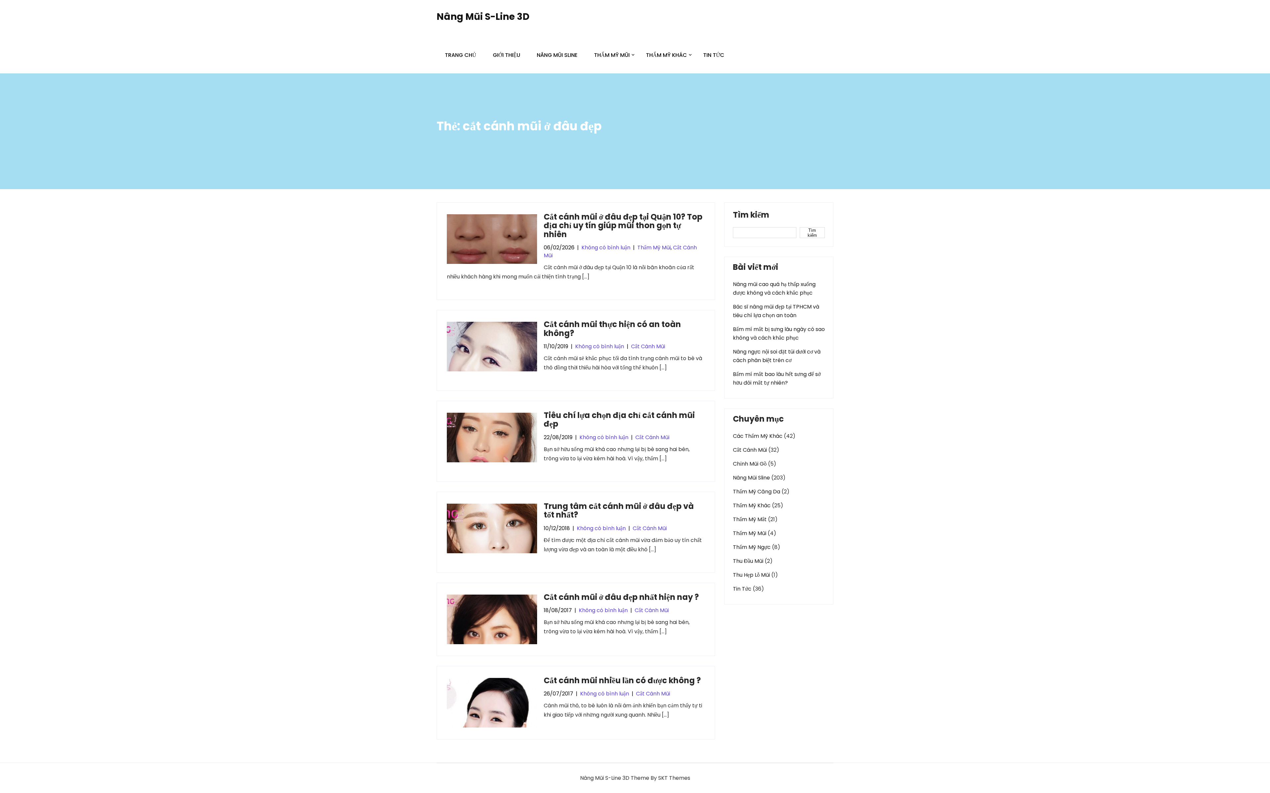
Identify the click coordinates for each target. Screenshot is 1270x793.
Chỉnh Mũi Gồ (750, 464)
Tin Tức (713, 55)
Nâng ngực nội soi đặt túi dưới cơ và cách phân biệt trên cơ (777, 356)
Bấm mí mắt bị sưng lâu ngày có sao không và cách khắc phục (779, 333)
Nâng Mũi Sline (557, 55)
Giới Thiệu (506, 55)
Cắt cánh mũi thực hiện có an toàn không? (612, 328)
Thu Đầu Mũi (748, 561)
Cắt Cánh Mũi (648, 346)
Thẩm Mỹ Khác (666, 55)
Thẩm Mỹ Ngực (752, 547)
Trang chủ (460, 55)
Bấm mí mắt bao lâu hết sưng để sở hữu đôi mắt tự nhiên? (777, 378)
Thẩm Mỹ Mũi (612, 55)
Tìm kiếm (751, 215)
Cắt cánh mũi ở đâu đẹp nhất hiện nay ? (621, 597)
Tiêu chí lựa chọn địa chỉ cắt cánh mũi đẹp (619, 419)
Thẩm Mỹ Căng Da (756, 491)
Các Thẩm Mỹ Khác (758, 436)
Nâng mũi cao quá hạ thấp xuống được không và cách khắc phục (774, 288)
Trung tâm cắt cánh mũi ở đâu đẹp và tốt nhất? (619, 510)
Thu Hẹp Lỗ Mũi (751, 575)
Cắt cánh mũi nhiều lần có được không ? (622, 680)
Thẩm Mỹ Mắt (750, 519)
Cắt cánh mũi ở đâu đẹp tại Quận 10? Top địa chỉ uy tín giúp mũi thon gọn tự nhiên (623, 225)
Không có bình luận (605, 247)
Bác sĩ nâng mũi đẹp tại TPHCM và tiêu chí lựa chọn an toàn (776, 311)
